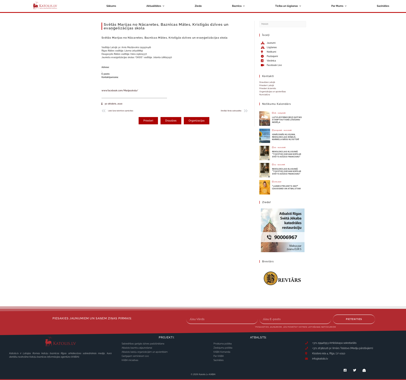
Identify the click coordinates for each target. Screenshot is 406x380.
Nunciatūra (264, 94)
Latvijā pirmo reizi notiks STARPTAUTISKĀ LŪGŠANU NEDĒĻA (287, 119)
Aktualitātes (153, 5)
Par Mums (337, 5)
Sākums (111, 5)
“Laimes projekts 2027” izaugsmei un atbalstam (286, 187)
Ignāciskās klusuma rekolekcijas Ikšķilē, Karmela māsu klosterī (285, 137)
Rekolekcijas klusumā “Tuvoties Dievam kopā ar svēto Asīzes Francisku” (286, 154)
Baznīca (237, 5)
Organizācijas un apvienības (272, 91)
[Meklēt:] (282, 24)
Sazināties (383, 5)
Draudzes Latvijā (267, 82)
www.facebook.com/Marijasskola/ (120, 90)
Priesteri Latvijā (266, 85)
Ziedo (198, 5)
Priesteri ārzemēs (267, 88)
